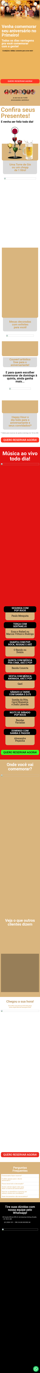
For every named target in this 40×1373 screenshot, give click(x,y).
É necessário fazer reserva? (12, 1176)
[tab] (20, 1175)
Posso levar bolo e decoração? (13, 1184)
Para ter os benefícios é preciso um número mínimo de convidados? (14, 1192)
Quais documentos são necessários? (15, 1196)
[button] (20, 81)
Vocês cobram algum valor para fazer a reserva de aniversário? (13, 1187)
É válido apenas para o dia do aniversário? (12, 1179)
